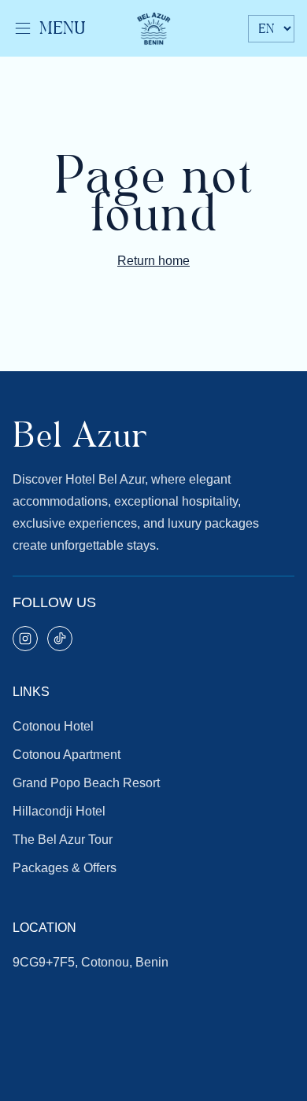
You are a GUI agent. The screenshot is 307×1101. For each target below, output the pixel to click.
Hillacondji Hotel (59, 811)
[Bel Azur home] (153, 28)
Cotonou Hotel (53, 726)
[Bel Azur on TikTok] (59, 638)
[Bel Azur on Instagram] (25, 638)
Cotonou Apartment (66, 754)
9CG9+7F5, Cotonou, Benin (90, 962)
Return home (153, 260)
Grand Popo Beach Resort (86, 783)
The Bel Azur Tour (63, 839)
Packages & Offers (65, 868)
